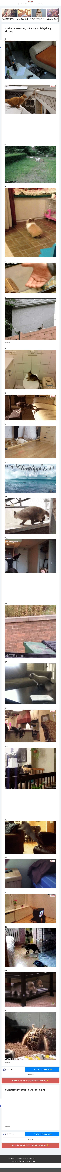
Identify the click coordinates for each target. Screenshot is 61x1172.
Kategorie (34, 4)
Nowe (20, 4)
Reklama (25, 1161)
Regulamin (11, 1158)
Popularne (26, 4)
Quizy (40, 4)
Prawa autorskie (22, 1158)
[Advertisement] (30, 127)
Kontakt (32, 1161)
